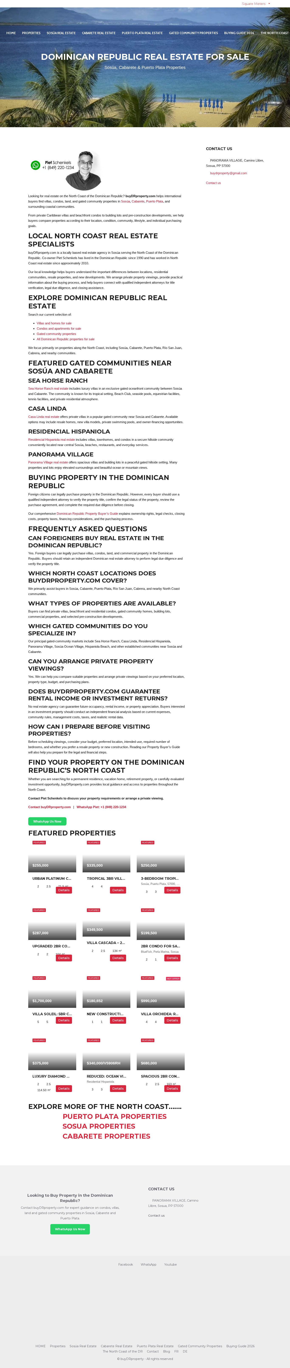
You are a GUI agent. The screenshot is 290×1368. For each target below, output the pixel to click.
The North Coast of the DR (123, 1351)
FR (176, 1351)
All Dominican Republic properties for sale (65, 339)
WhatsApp (148, 1264)
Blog (166, 1351)
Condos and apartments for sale (59, 328)
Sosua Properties (81, 1126)
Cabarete (138, 201)
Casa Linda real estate (43, 416)
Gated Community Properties (193, 33)
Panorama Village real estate (48, 462)
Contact (153, 1351)
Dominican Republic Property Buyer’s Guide (87, 513)
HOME (11, 33)
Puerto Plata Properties (97, 1116)
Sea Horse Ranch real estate (48, 388)
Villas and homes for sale (54, 323)
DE (185, 1351)
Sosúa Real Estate (61, 33)
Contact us (213, 183)
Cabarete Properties (89, 1136)
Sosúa (125, 201)
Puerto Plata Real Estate (142, 33)
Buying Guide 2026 (239, 33)
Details (64, 890)
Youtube (170, 1264)
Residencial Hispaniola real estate (51, 439)
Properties (31, 33)
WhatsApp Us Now (70, 1229)
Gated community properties (56, 334)
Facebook (125, 1264)
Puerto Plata (154, 201)
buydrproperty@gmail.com (228, 173)
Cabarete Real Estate (98, 33)
